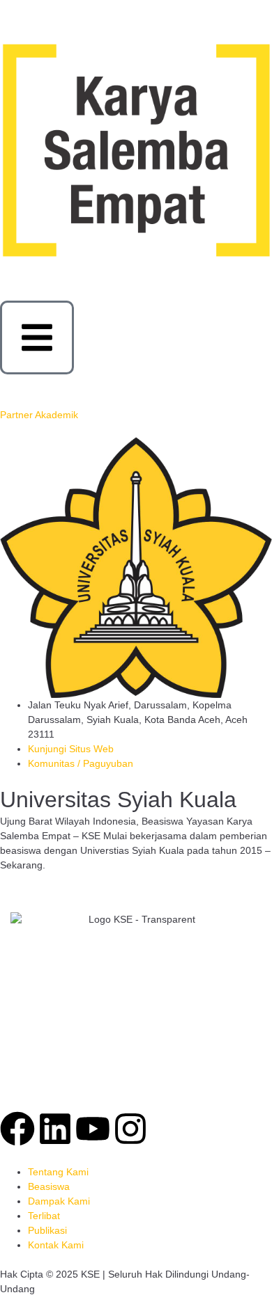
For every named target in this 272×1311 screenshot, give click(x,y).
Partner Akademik (39, 414)
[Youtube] (92, 1128)
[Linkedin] (55, 1128)
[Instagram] (130, 1128)
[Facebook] (17, 1128)
